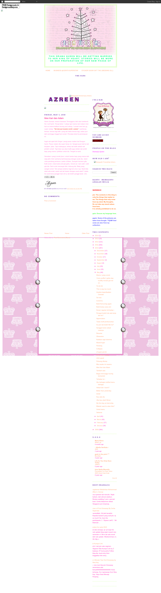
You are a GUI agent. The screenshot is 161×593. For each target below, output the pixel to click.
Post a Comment (50, 201)
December (100, 250)
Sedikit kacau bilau (102, 355)
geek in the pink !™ (102, 454)
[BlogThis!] (47, 177)
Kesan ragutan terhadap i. (105, 310)
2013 (97, 238)
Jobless (97, 464)
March (99, 419)
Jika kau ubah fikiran (103, 400)
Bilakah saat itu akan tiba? (105, 406)
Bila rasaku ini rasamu (104, 364)
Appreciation (100, 318)
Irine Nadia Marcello (102, 469)
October (100, 257)
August (99, 263)
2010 (97, 248)
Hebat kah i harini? (102, 387)
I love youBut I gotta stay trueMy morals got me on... (104, 280)
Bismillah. (98, 456)
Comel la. (99, 301)
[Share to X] (49, 177)
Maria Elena (99, 440)
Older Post (85, 233)
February (100, 422)
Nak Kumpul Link (97, 543)
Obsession (100, 336)
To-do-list (99, 286)
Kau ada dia (100, 397)
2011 (97, 245)
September (101, 260)
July (98, 266)
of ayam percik (101, 352)
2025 (96, 449)
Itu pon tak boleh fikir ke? (105, 325)
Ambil (98, 394)
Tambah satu (100, 370)
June (99, 269)
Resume (99, 333)
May (98, 272)
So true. (99, 297)
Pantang (99, 346)
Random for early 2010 (99, 527)
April (98, 416)
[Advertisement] (60, 217)
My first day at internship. (105, 403)
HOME (48, 70)
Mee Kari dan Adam (54, 118)
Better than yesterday (103, 391)
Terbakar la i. (100, 379)
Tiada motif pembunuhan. (105, 322)
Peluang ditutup (101, 361)
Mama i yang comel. (103, 275)
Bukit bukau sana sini (103, 307)
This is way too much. (103, 289)
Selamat (99, 412)
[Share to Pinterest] (54, 177)
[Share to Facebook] (51, 177)
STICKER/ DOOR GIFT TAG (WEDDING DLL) (97, 70)
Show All (114, 478)
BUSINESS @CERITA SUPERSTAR (66, 70)
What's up (98, 442)
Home (67, 233)
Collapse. (99, 349)
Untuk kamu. (100, 409)
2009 (97, 429)
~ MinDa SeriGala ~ (102, 447)
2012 (97, 242)
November (100, 254)
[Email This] (45, 177)
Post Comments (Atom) (62, 237)
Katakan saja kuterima (104, 339)
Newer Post (48, 233)
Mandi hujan (100, 342)
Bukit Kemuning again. (104, 304)
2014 (97, 235)
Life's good (100, 358)
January (100, 425)
